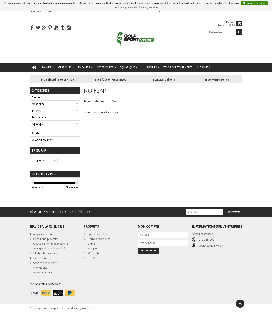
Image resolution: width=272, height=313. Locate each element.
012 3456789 (206, 239)
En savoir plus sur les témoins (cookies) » (137, 7)
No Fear (112, 101)
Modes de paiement (45, 253)
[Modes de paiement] (34, 293)
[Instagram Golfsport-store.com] (68, 27)
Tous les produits (98, 234)
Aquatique (127, 67)
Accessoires (104, 67)
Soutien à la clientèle (45, 263)
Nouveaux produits (99, 239)
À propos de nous (44, 234)
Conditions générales (45, 239)
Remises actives (43, 272)
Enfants (84, 67)
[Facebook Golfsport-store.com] (32, 27)
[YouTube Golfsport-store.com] (56, 27)
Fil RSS (91, 258)
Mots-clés (93, 253)
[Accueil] (34, 67)
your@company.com (211, 245)
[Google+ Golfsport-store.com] (44, 27)
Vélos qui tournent (177, 67)
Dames (46, 67)
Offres (91, 243)
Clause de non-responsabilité (50, 243)
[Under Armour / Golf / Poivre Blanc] (136, 39)
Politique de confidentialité (49, 248)
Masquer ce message (254, 3)
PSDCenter (87, 308)
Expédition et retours (45, 258)
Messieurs (65, 67)
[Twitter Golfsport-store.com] (38, 27)
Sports (152, 67)
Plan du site (40, 267)
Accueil (87, 101)
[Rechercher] (239, 32)
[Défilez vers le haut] (240, 304)
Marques (203, 67)
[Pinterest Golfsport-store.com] (50, 27)
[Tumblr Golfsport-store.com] (62, 27)
